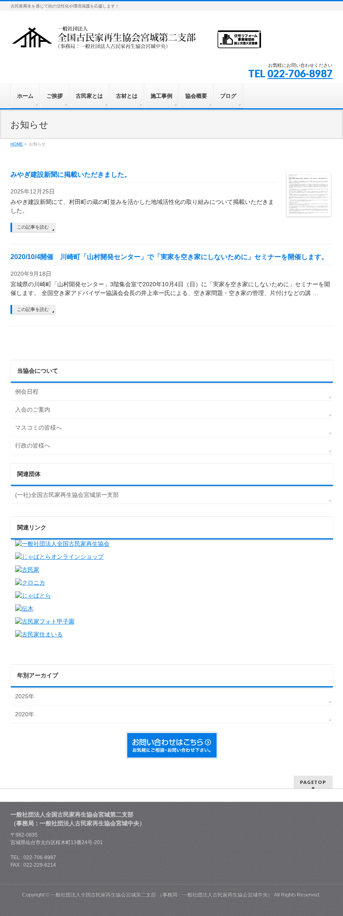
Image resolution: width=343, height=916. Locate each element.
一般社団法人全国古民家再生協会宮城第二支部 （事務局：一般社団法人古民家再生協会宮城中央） (162, 895)
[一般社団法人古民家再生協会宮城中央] (135, 40)
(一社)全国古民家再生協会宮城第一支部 (67, 494)
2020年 (24, 714)
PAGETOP (313, 782)
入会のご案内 (32, 409)
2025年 (24, 696)
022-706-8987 (300, 73)
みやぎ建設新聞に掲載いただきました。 (70, 174)
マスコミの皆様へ (38, 427)
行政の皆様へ (32, 445)
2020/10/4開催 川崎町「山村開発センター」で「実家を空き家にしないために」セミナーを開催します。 (169, 256)
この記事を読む (33, 226)
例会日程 (26, 391)
